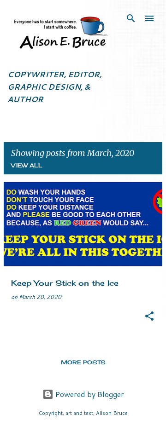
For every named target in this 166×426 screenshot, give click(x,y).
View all (26, 165)
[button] (149, 317)
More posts (83, 362)
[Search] (130, 18)
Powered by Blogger (88, 394)
